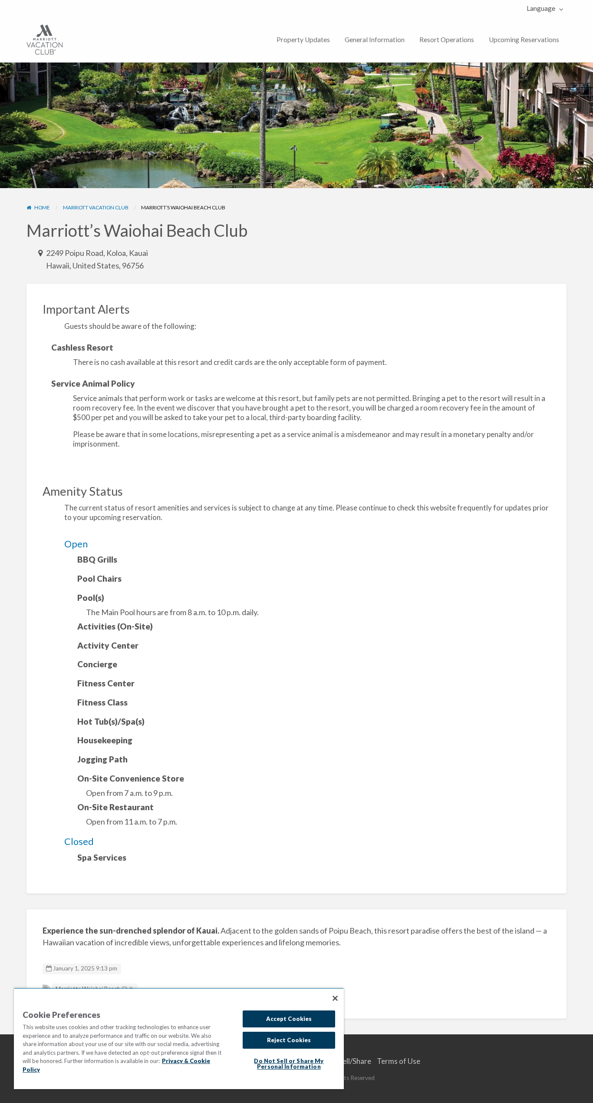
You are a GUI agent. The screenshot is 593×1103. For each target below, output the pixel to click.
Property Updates (303, 39)
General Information (375, 39)
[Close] (335, 998)
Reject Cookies (289, 1040)
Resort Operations (446, 39)
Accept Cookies (289, 1018)
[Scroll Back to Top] (583, 1093)
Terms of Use (398, 1061)
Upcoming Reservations (524, 39)
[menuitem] (543, 8)
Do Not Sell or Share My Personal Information (288, 1063)
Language (541, 8)
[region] (179, 1038)
